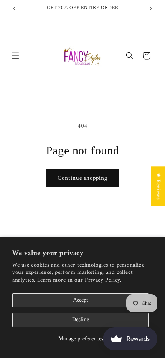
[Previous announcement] (14, 8)
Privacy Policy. (103, 280)
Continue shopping (82, 178)
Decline (80, 320)
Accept (80, 300)
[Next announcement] (150, 8)
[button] (15, 55)
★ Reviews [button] (158, 185)
